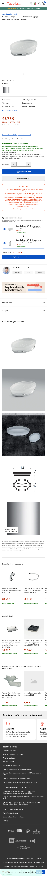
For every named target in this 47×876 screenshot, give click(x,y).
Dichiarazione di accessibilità (19, 866)
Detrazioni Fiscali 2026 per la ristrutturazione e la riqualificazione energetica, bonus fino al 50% (19, 792)
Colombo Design (7, 14)
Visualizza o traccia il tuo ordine (13, 754)
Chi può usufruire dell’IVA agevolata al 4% (16, 778)
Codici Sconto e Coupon (10, 813)
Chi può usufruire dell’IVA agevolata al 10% (17, 769)
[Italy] (35, 3)
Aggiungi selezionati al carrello (23, 257)
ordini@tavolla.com (23, 206)
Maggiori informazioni (9, 152)
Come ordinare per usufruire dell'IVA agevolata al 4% (20, 782)
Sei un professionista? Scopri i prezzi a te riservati (16, 135)
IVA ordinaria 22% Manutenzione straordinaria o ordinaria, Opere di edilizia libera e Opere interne (22, 803)
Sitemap (5, 821)
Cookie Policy (33, 866)
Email (40, 272)
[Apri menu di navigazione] (3, 3)
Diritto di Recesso (39, 862)
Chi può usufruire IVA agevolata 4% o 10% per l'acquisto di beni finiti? (23, 797)
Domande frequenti (9, 750)
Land (15, 14)
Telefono (17, 272)
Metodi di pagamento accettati (13, 765)
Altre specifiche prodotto (9, 110)
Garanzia (6, 866)
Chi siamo (38, 858)
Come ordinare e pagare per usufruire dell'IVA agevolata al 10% (22, 774)
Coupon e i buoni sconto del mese (13, 817)
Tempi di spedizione (9, 758)
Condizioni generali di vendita (23, 862)
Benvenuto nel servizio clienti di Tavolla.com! (20, 858)
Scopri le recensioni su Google (28, 8)
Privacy (41, 866)
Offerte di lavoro (8, 862)
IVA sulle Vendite (8, 762)
